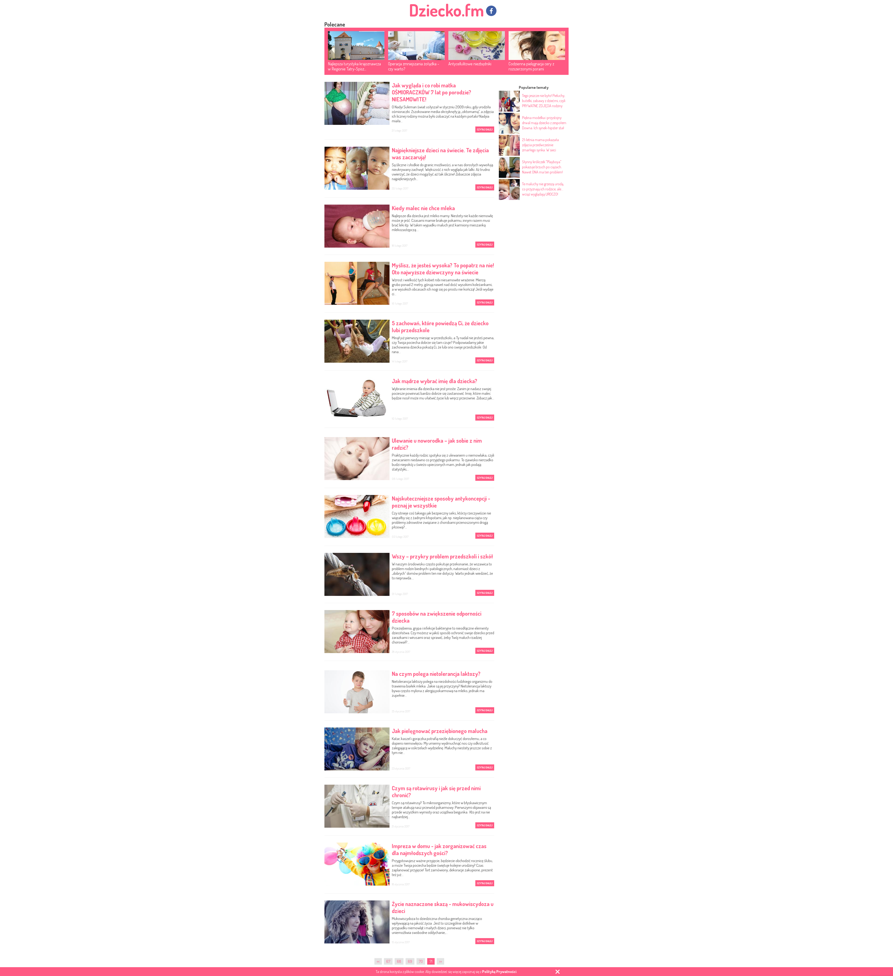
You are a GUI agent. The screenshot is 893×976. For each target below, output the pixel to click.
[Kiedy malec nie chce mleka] (357, 226)
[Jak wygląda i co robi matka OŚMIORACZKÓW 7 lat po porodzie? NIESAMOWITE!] (357, 103)
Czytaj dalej (485, 129)
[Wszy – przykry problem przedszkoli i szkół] (357, 574)
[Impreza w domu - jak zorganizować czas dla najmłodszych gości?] (357, 864)
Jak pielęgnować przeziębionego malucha (439, 730)
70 (421, 961)
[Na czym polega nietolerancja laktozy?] (357, 691)
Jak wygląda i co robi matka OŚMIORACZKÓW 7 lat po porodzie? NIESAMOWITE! (431, 92)
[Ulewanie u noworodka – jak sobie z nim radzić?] (357, 458)
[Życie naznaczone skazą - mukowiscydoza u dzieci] (357, 921)
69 (410, 961)
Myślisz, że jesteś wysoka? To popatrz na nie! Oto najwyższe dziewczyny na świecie (443, 269)
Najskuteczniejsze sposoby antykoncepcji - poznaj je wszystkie (441, 502)
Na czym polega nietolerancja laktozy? (436, 673)
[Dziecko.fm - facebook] (491, 11)
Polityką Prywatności (499, 971)
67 (388, 961)
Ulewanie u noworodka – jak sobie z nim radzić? (437, 444)
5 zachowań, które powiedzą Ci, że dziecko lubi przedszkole (440, 327)
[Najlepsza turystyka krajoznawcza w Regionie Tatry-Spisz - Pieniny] (356, 45)
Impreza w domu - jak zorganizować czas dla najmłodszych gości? (439, 849)
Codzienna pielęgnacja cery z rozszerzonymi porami (531, 66)
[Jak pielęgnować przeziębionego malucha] (357, 748)
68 (399, 961)
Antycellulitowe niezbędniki (469, 63)
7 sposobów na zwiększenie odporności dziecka (436, 617)
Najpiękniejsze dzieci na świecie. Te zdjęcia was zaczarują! (440, 154)
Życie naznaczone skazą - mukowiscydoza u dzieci (442, 907)
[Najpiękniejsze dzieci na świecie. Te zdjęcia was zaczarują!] (357, 168)
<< (378, 961)
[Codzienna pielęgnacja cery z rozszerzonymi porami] (537, 45)
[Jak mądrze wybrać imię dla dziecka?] (357, 399)
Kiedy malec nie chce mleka (423, 208)
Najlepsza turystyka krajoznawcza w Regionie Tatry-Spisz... (354, 66)
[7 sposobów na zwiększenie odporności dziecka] (357, 631)
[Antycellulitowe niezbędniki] (476, 45)
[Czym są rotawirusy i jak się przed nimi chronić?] (357, 806)
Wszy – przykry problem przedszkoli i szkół (442, 556)
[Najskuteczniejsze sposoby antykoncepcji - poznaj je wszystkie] (357, 516)
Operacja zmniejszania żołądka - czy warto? (413, 66)
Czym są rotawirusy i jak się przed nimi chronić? (436, 792)
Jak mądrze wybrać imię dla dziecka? (434, 381)
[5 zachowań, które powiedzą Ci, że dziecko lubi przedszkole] (357, 341)
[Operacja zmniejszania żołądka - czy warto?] (416, 45)
